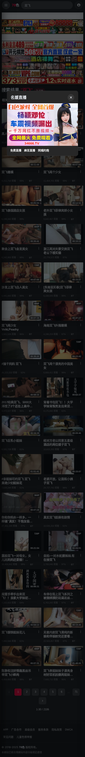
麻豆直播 (29, 150)
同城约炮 (43, 150)
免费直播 (15, 150)
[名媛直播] (42, 378)
